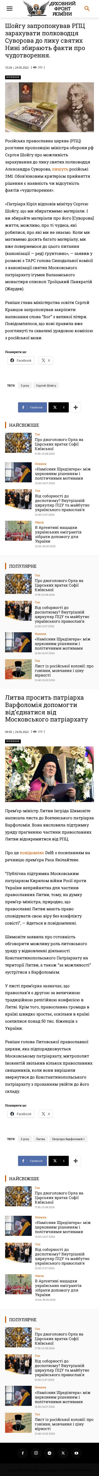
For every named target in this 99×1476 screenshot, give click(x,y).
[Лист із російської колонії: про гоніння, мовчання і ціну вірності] (18, 669)
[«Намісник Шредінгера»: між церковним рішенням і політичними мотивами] (18, 472)
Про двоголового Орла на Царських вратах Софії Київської (59, 444)
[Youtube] (76, 1453)
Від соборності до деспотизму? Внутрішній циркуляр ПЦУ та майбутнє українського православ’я (62, 502)
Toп (37, 434)
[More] (75, 407)
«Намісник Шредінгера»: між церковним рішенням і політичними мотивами (63, 473)
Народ (39, 522)
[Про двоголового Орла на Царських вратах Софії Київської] (18, 443)
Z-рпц (25, 385)
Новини (13, 77)
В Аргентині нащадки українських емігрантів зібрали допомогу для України (58, 534)
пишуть (60, 169)
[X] (63, 1453)
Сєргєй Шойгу (46, 385)
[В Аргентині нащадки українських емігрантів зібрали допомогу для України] (18, 531)
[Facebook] (23, 1453)
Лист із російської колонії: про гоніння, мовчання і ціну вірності (64, 670)
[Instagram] (36, 1453)
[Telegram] (49, 1453)
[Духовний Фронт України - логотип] (49, 9)
